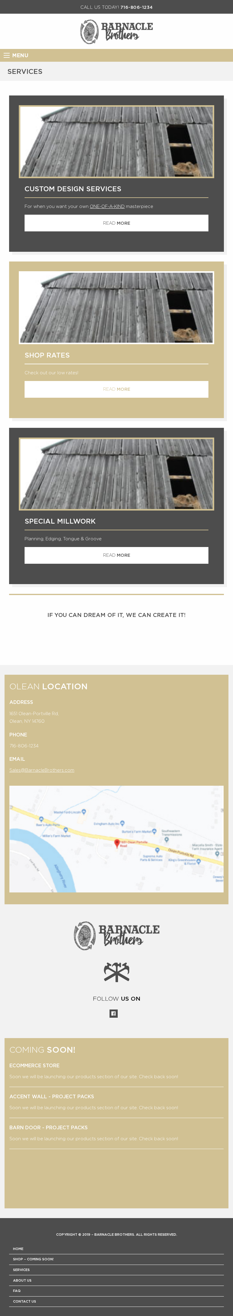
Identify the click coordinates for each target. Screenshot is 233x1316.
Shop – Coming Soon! (33, 1259)
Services (21, 1270)
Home (18, 1249)
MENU (20, 55)
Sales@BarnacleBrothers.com (41, 770)
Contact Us (24, 1301)
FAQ (17, 1291)
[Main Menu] (7, 55)
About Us (22, 1280)
